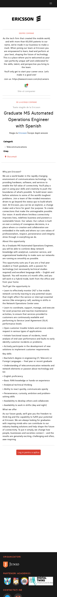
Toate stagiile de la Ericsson (26, 107)
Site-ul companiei (26, 91)
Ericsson (22, 133)
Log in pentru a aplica (28, 452)
